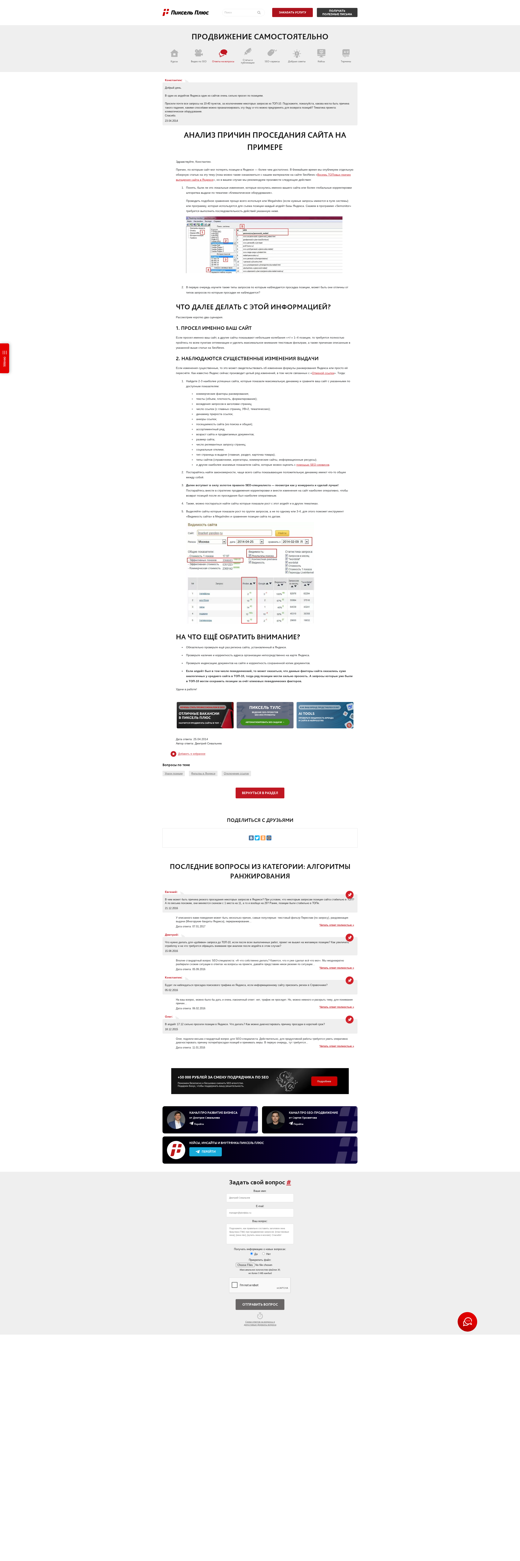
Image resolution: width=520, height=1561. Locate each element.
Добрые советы (297, 61)
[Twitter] (257, 837)
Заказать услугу (292, 12)
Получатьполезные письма (337, 12)
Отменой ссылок (323, 373)
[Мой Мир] (268, 837)
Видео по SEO (199, 61)
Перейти (209, 1152)
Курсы (174, 61)
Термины (346, 61)
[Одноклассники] (263, 837)
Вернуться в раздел (260, 793)
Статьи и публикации (248, 61)
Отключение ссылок (236, 773)
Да (256, 1254)
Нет (268, 1254)
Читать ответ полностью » (337, 925)
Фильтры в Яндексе (203, 773)
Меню (4, 362)
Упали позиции (174, 773)
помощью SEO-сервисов (312, 464)
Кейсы (321, 61)
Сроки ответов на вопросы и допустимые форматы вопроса (260, 1323)
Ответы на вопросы (223, 61)
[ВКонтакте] (251, 837)
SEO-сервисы (272, 61)
